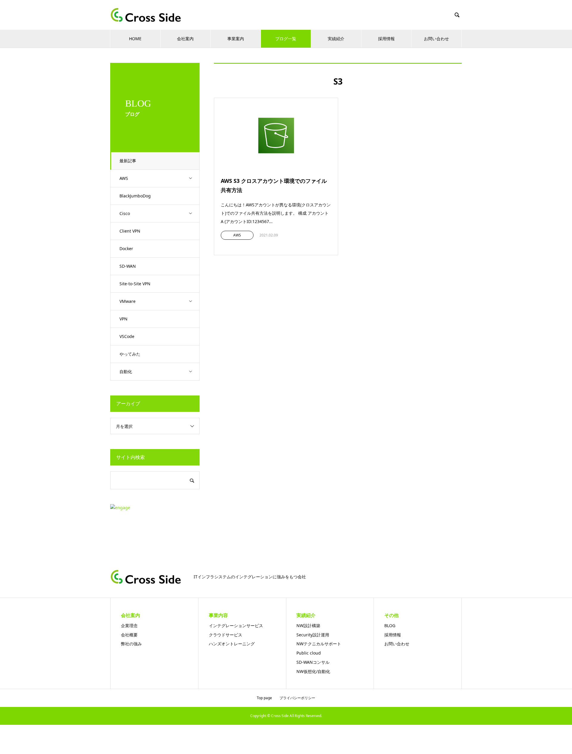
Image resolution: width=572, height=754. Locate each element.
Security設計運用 (312, 635)
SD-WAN (127, 266)
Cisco (124, 213)
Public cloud (308, 653)
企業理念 (129, 625)
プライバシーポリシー (297, 697)
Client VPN (129, 231)
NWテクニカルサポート (318, 643)
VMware (127, 301)
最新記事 (127, 160)
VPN (123, 319)
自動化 (125, 371)
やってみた (129, 354)
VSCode (126, 336)
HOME (135, 38)
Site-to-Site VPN (134, 283)
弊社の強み (131, 643)
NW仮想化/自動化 (313, 671)
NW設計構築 (308, 625)
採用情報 (386, 38)
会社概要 (129, 635)
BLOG (389, 625)
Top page (264, 697)
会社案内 (185, 38)
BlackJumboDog (135, 196)
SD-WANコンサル (312, 662)
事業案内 (235, 38)
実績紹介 (336, 38)
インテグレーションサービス (236, 625)
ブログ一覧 (285, 38)
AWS (123, 178)
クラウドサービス (225, 635)
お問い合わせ (436, 38)
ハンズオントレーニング (232, 643)
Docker (126, 248)
